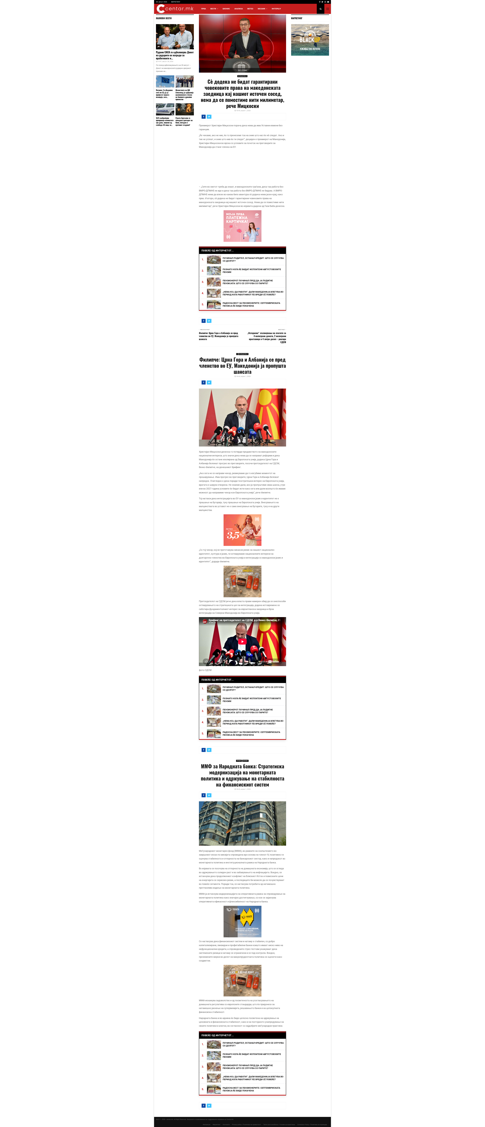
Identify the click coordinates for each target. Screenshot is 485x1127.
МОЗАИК (261, 9)
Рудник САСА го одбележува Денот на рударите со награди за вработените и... (175, 55)
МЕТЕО (250, 9)
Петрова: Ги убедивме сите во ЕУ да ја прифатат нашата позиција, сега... (164, 93)
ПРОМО (239, 760)
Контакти (226, 1124)
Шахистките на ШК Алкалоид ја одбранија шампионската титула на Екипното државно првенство (184, 95)
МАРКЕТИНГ (175, 2)
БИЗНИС (226, 9)
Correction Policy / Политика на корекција (312, 1124)
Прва (203, 9)
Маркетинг (216, 1124)
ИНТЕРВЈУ (276, 9)
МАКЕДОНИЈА (242, 76)
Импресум (206, 1124)
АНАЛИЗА (238, 9)
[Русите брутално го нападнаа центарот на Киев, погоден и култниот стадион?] (185, 109)
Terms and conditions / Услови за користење (279, 1124)
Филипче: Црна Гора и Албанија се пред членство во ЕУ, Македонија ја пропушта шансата (218, 336)
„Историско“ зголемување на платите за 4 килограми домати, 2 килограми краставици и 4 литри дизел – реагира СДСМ (266, 337)
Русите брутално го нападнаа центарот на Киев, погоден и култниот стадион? (184, 121)
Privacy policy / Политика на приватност (246, 1124)
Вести (213, 9)
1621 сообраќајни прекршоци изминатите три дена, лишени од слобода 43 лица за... (165, 121)
